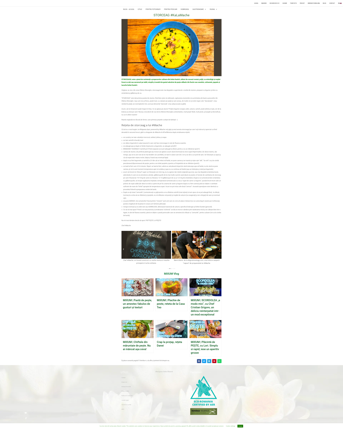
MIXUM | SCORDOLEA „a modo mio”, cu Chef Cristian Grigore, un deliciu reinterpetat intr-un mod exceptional (205, 307)
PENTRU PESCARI (170, 9)
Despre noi (124, 382)
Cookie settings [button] (230, 426)
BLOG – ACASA (128, 9)
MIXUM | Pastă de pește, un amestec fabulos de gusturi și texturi (137, 304)
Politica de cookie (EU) (127, 395)
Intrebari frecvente (126, 386)
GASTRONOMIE (198, 9)
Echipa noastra (125, 391)
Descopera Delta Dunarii (164, 371)
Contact (123, 377)
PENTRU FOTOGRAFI (153, 9)
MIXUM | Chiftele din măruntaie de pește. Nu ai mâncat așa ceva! (137, 345)
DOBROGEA (185, 9)
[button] (123, 249)
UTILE (140, 9)
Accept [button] (240, 426)
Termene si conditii (126, 404)
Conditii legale (125, 400)
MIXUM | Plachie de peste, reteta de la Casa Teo (171, 304)
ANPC (122, 409)
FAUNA (212, 9)
